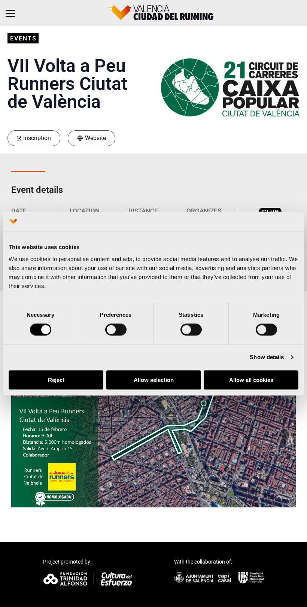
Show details (267, 357)
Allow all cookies (251, 380)
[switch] (116, 330)
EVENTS (23, 38)
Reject (56, 380)
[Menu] (10, 13)
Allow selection (154, 380)
